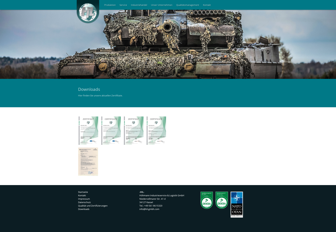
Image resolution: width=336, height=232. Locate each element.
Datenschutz (84, 202)
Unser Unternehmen (161, 4)
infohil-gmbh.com (149, 209)
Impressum (84, 198)
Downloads (83, 209)
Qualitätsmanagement (187, 4)
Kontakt (207, 4)
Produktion (110, 4)
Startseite (83, 191)
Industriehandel (139, 4)
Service (123, 4)
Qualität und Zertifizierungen (92, 205)
